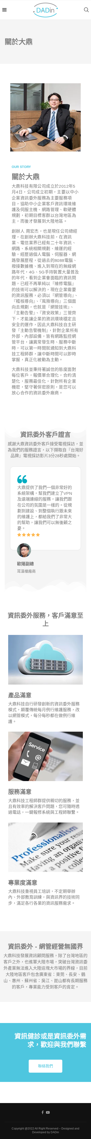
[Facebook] (43, 1112)
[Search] (86, 9)
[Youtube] (48, 1112)
